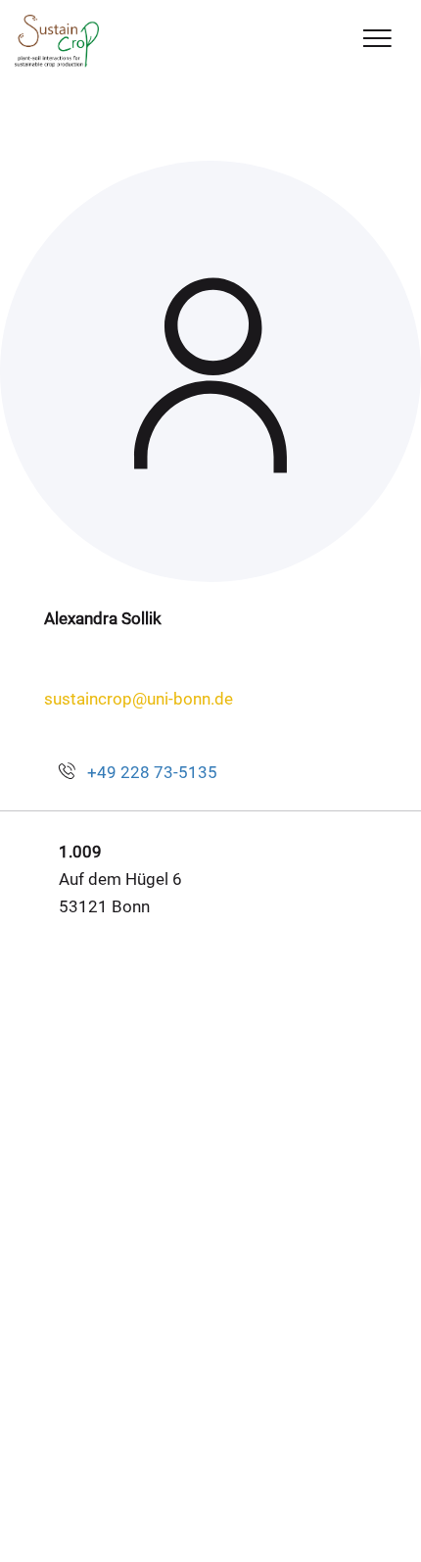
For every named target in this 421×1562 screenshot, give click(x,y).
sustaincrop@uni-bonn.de (138, 698)
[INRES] (57, 41)
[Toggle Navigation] (377, 40)
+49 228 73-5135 (152, 772)
